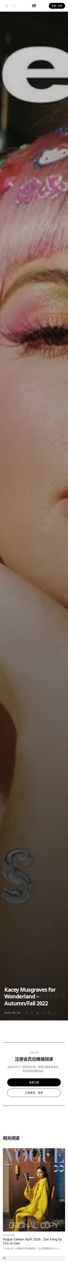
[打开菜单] (6, 5)
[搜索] (14, 6)
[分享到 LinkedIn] (37, 1012)
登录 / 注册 (57, 5)
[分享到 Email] (49, 1012)
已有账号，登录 (34, 1092)
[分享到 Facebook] (26, 1012)
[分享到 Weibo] (43, 1012)
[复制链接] (55, 1012)
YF (34, 6)
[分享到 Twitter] (31, 1012)
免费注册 (34, 1082)
